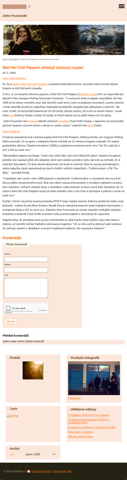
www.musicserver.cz (14, 78)
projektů (62, 121)
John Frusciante (14, 16)
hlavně (33, 121)
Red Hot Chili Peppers (34, 84)
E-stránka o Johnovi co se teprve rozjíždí (91, 427)
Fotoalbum (74, 398)
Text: (6, 275)
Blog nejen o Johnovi (80, 432)
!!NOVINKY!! (14, 59)
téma (90, 125)
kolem (16, 84)
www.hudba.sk (11, 131)
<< (12, 454)
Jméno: (7, 254)
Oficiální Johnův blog (80, 436)
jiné (12, 115)
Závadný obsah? (42, 471)
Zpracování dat (62, 471)
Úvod (4, 59)
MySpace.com (87, 94)
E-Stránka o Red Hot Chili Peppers (88, 415)
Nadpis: (7, 264)
